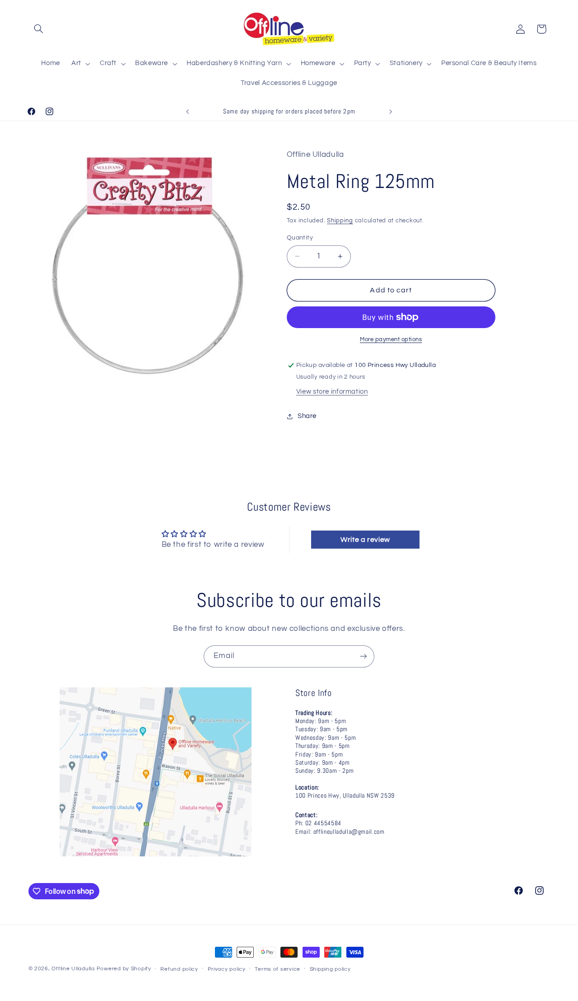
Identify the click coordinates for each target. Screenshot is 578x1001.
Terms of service (277, 969)
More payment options (391, 340)
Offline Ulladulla (73, 968)
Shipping (340, 221)
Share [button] (307, 416)
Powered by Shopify (124, 968)
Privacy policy (227, 969)
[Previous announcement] (187, 112)
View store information (332, 391)
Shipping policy (330, 969)
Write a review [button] (365, 539)
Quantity (300, 238)
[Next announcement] (391, 112)
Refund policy (179, 969)
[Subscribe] (363, 656)
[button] (38, 29)
